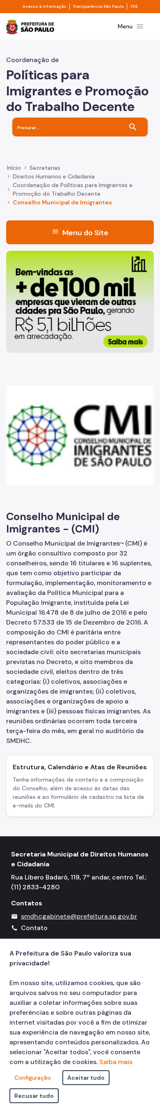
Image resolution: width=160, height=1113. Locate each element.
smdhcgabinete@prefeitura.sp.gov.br (79, 916)
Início (14, 167)
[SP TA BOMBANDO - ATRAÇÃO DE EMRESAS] (80, 301)
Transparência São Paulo (98, 7)
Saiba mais (116, 1061)
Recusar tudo (34, 1095)
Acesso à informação (44, 7)
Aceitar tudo (86, 1077)
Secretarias (45, 167)
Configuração (32, 1077)
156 (134, 7)
